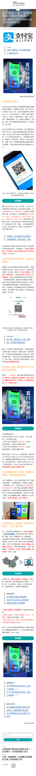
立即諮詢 (18, 573)
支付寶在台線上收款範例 (16, 596)
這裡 (14, 552)
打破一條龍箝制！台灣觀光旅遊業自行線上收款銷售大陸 (17, 758)
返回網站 (5, 764)
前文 (14, 214)
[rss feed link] (13, 766)
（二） (16, 695)
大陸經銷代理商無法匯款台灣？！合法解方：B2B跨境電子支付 (17, 750)
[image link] (18, 8)
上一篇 (4, 747)
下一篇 (4, 754)
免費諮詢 (18, 201)
